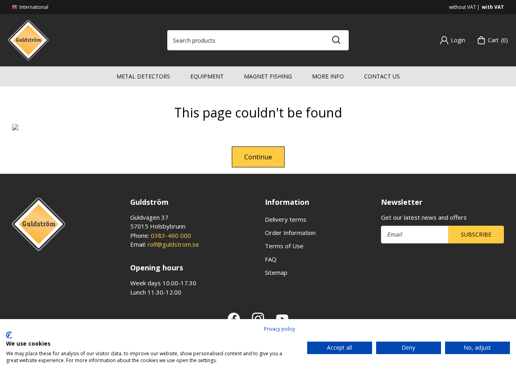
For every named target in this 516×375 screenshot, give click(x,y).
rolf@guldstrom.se (173, 244)
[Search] (335, 40)
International (33, 7)
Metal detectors (143, 76)
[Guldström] (28, 39)
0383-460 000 (171, 235)
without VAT (462, 7)
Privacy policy (279, 329)
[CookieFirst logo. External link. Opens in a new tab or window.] (9, 335)
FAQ (271, 259)
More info (328, 76)
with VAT (493, 7)
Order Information (290, 233)
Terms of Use (284, 246)
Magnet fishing (268, 76)
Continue (258, 156)
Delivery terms (285, 219)
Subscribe (476, 234)
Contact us (382, 76)
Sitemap (276, 272)
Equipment (207, 76)
